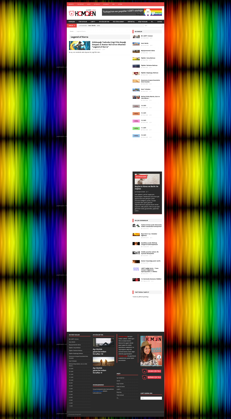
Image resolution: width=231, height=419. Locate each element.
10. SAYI (143, 135)
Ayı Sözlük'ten (120, 378)
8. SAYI (71, 386)
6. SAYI (71, 391)
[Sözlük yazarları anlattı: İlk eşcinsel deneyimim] (136, 253)
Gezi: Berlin (144, 43)
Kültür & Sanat (118, 21)
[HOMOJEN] (82, 13)
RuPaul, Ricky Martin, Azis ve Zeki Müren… (150, 97)
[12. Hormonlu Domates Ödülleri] (136, 280)
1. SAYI (71, 406)
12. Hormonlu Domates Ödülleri (151, 279)
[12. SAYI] (136, 121)
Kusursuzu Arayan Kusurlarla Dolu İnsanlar (150, 81)
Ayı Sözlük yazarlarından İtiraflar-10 (99, 351)
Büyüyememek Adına (148, 50)
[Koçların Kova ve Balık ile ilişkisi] (147, 183)
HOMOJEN (72, 21)
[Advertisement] (146, 157)
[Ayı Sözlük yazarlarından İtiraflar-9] (103, 365)
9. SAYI (71, 383)
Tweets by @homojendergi (140, 297)
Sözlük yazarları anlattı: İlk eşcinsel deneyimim (150, 252)
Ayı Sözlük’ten (104, 21)
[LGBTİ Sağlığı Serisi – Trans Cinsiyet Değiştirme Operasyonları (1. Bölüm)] (136, 269)
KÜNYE (88, 4)
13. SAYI (143, 113)
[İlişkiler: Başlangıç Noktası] (136, 74)
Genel (118, 381)
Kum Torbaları (145, 89)
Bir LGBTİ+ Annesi (147, 36)
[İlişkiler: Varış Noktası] (136, 59)
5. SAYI (71, 394)
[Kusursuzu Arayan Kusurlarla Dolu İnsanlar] (136, 81)
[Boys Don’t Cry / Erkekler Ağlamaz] (136, 235)
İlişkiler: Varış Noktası (148, 58)
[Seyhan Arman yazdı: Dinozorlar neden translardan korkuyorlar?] (136, 226)
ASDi (113, 4)
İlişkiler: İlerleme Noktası (149, 65)
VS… (152, 21)
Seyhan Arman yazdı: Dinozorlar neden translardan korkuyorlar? (151, 225)
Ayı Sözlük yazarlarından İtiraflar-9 (99, 370)
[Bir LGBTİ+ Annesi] (136, 37)
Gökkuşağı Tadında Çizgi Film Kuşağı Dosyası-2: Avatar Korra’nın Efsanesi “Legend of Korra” (109, 44)
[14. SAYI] (136, 107)
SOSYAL (159, 21)
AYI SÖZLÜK (97, 4)
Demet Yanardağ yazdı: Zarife (150, 261)
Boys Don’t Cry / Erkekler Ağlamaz (149, 234)
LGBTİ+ (93, 21)
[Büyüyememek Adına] (136, 52)
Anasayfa (71, 4)
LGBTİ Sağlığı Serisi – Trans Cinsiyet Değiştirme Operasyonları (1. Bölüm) (149, 269)
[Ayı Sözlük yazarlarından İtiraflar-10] (103, 346)
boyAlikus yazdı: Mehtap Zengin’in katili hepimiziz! (149, 243)
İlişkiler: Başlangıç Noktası (149, 73)
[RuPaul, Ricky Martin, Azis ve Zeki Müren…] (136, 98)
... (139, 211)
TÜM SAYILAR (80, 4)
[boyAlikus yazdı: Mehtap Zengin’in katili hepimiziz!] (136, 244)
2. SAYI (71, 403)
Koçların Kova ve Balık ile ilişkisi (146, 187)
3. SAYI (71, 400)
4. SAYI (71, 397)
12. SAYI (143, 120)
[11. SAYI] (136, 129)
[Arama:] (153, 25)
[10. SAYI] (136, 136)
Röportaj (131, 21)
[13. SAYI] (136, 114)
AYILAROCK (106, 4)
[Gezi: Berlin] (136, 44)
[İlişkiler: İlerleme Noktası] (136, 66)
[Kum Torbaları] (136, 90)
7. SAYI (71, 388)
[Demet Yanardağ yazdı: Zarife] (136, 262)
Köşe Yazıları (142, 21)
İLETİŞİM (120, 4)
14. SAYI (143, 105)
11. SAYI (143, 128)
